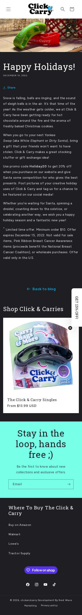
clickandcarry (29, 600)
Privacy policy (49, 605)
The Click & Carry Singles (32, 400)
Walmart (14, 534)
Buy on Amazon (19, 525)
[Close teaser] (70, 328)
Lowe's (13, 543)
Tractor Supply (19, 553)
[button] (8, 9)
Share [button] (11, 87)
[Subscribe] (68, 484)
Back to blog (44, 289)
